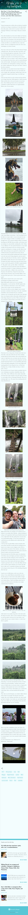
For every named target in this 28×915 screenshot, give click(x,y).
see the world (5, 780)
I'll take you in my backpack (14, 4)
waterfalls (20, 780)
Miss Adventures (12, 777)
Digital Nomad (10, 774)
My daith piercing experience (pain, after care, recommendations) (11, 846)
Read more (23, 860)
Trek (15, 780)
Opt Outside (20, 777)
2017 (3, 771)
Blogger (3, 774)
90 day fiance (9, 771)
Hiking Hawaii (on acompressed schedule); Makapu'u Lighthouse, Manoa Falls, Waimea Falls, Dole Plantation (10, 867)
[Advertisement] (14, 826)
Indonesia (4, 777)
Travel (11, 780)
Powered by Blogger (15, 909)
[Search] (26, 3)
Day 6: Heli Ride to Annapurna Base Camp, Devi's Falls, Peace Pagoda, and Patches (12, 888)
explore (17, 774)
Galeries (17, 912)
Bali (19, 771)
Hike (22, 774)
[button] (26, 12)
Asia (15, 771)
